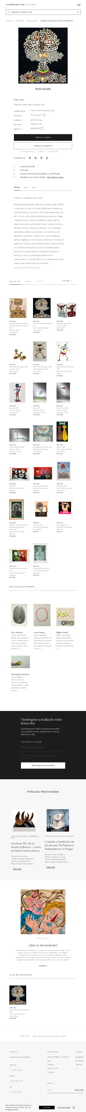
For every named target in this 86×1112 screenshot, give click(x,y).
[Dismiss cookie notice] (74, 1107)
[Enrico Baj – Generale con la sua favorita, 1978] (19, 553)
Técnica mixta (36, 115)
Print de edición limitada (41, 110)
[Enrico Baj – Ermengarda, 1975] (67, 471)
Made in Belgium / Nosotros (58, 1057)
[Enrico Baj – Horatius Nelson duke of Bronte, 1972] (43, 308)
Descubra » (43, 966)
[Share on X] (35, 158)
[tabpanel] (39, 232)
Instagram (80, 1057)
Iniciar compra (43, 137)
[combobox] (43, 12)
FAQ (49, 1061)
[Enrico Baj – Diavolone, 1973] (43, 510)
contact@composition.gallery (19, 1057)
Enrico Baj (32, 21)
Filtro (66, 281)
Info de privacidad (63, 1107)
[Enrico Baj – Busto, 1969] (43, 393)
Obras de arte (52, 1068)
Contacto (51, 1072)
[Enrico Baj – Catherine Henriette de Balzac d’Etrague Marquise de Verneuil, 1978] (19, 308)
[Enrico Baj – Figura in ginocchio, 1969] (19, 432)
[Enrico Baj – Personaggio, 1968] (67, 510)
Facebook (79, 1061)
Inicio (9, 21)
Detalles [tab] (17, 187)
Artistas (20, 21)
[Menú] (79, 4)
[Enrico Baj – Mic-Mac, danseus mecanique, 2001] (67, 351)
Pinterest (79, 1064)
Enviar (79, 1090)
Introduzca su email (31, 741)
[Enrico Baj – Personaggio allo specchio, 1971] (43, 432)
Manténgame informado (43, 765)
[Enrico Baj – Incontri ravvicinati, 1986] (43, 471)
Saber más (17, 869)
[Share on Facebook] (30, 158)
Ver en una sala (43, 89)
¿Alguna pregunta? (43, 145)
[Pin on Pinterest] (41, 158)
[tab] (14, 283)
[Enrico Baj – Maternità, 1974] (19, 393)
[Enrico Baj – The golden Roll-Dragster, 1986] (19, 351)
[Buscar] (78, 12)
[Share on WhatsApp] (47, 158)
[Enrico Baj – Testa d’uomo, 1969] (67, 393)
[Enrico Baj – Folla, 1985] (19, 471)
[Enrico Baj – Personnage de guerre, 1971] (43, 553)
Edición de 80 (36, 124)
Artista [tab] (26, 187)
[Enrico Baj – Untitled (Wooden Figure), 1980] (43, 351)
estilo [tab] (34, 187)
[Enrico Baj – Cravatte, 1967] (67, 432)
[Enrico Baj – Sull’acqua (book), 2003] (67, 308)
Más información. (55, 177)
